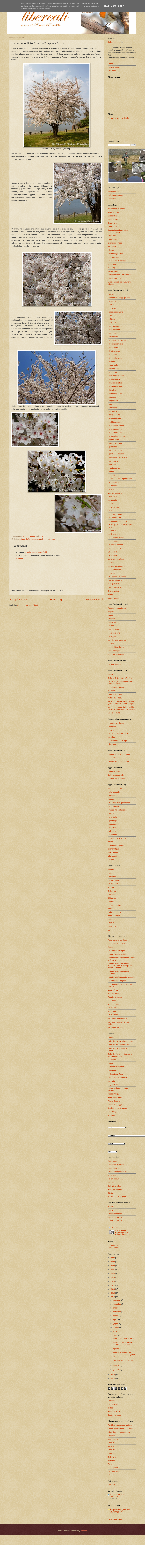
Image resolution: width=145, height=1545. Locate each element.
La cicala (111, 643)
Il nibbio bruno (113, 440)
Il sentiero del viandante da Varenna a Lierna (118, 972)
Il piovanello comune (116, 454)
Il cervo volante (114, 633)
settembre (117, 1312)
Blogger (83, 1531)
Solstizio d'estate (114, 1186)
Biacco (110, 674)
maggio (116, 1327)
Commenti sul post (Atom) (27, 605)
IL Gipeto (111, 319)
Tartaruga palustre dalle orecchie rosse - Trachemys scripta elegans (121, 708)
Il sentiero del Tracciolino (118, 954)
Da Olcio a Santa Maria (117, 943)
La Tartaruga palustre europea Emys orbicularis (120, 682)
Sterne (110, 594)
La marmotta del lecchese (118, 733)
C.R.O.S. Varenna (117, 1495)
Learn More (110, 6)
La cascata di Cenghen (117, 981)
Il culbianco (112, 408)
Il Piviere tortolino (115, 386)
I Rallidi (111, 305)
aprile (115, 1331)
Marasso (111, 691)
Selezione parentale (116, 775)
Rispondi (19, 559)
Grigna (110, 1063)
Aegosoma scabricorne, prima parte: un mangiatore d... (124, 1354)
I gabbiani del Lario (115, 312)
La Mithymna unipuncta (117, 640)
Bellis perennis (114, 792)
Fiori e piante (113, 1468)
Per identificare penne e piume (120, 1425)
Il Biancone (112, 333)
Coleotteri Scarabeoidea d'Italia (120, 1429)
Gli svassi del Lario (115, 301)
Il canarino (112, 397)
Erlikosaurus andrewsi (116, 195)
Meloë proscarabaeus (116, 654)
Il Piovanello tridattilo (116, 376)
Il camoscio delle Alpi (116, 723)
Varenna (111, 1115)
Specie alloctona (114, 278)
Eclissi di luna (113, 880)
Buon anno (112, 1161)
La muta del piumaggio (117, 261)
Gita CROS (114, 1497)
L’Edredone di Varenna (117, 577)
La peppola (112, 555)
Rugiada (111, 923)
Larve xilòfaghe (114, 651)
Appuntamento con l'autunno (119, 940)
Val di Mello (112, 1011)
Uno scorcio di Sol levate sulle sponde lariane (122, 1343)
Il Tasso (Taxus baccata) (117, 810)
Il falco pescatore (114, 415)
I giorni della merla (115, 1179)
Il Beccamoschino (115, 326)
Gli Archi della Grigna (116, 951)
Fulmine (111, 887)
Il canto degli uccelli (115, 253)
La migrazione (113, 257)
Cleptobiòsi (112, 226)
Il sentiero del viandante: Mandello (121, 977)
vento (110, 930)
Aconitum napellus (115, 789)
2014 (113, 1297)
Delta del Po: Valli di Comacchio (120, 1041)
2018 (113, 1281)
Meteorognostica (114, 905)
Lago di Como (113, 1085)
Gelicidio (111, 894)
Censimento (112, 223)
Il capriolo (112, 726)
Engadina (112, 947)
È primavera (117, 1348)
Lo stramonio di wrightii (117, 838)
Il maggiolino (113, 636)
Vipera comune (114, 713)
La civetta (112, 530)
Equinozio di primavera (117, 1172)
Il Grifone (111, 362)
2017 (113, 1285)
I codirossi (112, 308)
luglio (115, 1320)
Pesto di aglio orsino (116, 1217)
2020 (113, 1273)
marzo (115, 1335)
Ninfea (110, 842)
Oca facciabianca (115, 580)
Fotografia (112, 1175)
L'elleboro (112, 831)
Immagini (111, 1485)
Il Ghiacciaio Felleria (116, 1067)
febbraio (116, 1366)
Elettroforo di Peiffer (116, 1165)
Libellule (111, 1453)
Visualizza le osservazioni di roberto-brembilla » (123, 1232)
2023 (113, 1262)
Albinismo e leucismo (116, 209)
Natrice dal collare (115, 694)
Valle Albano (113, 1015)
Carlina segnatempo (116, 799)
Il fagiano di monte (115, 411)
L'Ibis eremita (113, 496)
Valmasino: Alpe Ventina (117, 1018)
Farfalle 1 (111, 1443)
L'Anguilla (112, 758)
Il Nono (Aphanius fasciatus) (119, 754)
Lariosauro (112, 199)
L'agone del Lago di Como (118, 761)
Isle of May (112, 1070)
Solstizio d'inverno (115, 1189)
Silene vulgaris (114, 849)
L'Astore (111, 489)
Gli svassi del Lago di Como (124, 1361)
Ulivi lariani (112, 856)
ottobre (116, 1308)
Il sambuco (112, 824)
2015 (113, 1293)
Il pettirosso (112, 447)
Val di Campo (113, 1004)
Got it (121, 6)
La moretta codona (115, 545)
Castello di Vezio (114, 1415)
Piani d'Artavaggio (115, 1104)
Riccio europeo (114, 744)
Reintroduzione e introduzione (120, 275)
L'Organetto (112, 500)
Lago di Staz (113, 990)
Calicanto (111, 796)
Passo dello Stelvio (115, 1097)
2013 (113, 1375)
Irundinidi (111, 475)
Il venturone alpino (115, 468)
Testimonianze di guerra (117, 1108)
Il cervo (111, 730)
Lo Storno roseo (114, 570)
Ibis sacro (112, 322)
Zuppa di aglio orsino (116, 1221)
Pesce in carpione (115, 1214)
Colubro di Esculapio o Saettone (120, 678)
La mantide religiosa (116, 647)
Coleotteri (112, 1457)
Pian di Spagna (114, 1101)
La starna (111, 562)
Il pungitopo (112, 820)
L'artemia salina (114, 771)
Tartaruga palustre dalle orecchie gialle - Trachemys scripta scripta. (121, 702)
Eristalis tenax (113, 629)
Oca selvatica (113, 591)
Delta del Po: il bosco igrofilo (119, 1045)
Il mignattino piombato (116, 436)
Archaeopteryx (113, 192)
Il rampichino (113, 461)
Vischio (111, 859)
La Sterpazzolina (114, 518)
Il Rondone (112, 390)
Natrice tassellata (115, 698)
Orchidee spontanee (116, 1471)
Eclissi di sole (113, 884)
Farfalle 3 (111, 1450)
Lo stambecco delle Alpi (117, 741)
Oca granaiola (113, 584)
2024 (113, 1258)
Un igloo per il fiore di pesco (123, 1338)
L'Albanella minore (115, 482)
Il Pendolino (112, 372)
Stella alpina (113, 852)
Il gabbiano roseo (115, 422)
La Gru (110, 511)
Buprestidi (112, 612)
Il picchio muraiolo (115, 450)
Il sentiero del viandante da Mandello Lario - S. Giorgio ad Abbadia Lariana (120, 965)
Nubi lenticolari (114, 916)
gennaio (116, 1370)
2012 (113, 1378)
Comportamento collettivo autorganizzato (118, 231)
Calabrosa (112, 877)
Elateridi (111, 626)
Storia (110, 1193)
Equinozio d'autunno (116, 1168)
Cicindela (111, 619)
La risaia (111, 1081)
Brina (110, 873)
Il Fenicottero (113, 347)
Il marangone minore (116, 425)
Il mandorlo (112, 817)
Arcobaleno (112, 870)
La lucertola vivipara (116, 687)
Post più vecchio (95, 599)
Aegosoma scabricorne (117, 608)
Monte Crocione (114, 993)
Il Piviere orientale (115, 383)
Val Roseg (112, 1112)
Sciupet (111, 1182)
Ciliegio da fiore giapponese (30, 539)
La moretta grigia (114, 548)
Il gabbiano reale (114, 418)
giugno (116, 1324)
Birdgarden (112, 216)
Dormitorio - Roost (115, 243)
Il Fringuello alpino (115, 358)
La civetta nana (114, 534)
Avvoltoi (111, 294)
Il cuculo (111, 404)
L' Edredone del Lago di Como (120, 479)
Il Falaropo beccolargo (117, 340)
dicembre (117, 1300)
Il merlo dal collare (115, 433)
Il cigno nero (113, 401)
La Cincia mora (114, 507)
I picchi (111, 315)
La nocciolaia (113, 552)
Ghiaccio (111, 902)
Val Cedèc (112, 1001)
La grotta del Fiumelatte (117, 1077)
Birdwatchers (113, 219)
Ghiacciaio (112, 898)
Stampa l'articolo (115, 1519)
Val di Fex (112, 1008)
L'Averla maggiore (115, 493)
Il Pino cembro (113, 806)
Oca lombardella (114, 587)
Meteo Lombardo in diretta (118, 118)
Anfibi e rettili (113, 1439)
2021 (113, 1269)
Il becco (111, 250)
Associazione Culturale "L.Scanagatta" (120, 1510)
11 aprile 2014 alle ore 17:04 (35, 552)
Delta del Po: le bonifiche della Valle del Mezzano (120, 1055)
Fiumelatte (112, 1060)
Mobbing (111, 268)
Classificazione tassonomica (119, 1432)
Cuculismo (112, 236)
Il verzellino (112, 472)
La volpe (111, 737)
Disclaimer (112, 71)
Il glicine (111, 813)
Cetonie (111, 615)
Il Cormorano (113, 337)
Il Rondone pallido (115, 393)
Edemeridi (112, 622)
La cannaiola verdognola (117, 521)
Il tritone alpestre (114, 664)
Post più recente (18, 599)
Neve (110, 909)
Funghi (110, 1464)
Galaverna (112, 891)
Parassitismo (113, 271)
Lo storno (111, 573)
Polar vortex (112, 919)
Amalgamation (113, 212)
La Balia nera (113, 504)
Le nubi (111, 1475)
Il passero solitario (115, 443)
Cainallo (111, 1038)
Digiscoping (112, 239)
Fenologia (112, 246)
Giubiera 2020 (115, 1513)
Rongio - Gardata (115, 997)
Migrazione (112, 264)
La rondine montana (116, 559)
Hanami (45, 539)
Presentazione (113, 67)
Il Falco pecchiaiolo (115, 344)
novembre (117, 1304)
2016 (113, 1289)
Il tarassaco (112, 827)
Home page (56, 599)
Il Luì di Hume (113, 369)
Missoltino (112, 1207)
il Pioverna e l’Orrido (116, 1028)
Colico (110, 1408)
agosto (116, 1316)
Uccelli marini (113, 598)
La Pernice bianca (115, 514)
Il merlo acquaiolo (115, 429)
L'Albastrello (113, 486)
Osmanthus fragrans (116, 845)
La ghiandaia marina (116, 538)
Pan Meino (112, 1210)
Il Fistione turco (114, 351)
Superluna (112, 926)
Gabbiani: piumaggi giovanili (119, 298)
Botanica (111, 1436)
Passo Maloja (113, 1094)
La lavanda (112, 835)
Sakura (52, 539)
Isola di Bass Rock (115, 1074)
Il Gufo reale (113, 365)
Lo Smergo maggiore (116, 566)
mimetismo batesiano (116, 778)
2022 (113, 1266)
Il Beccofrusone (114, 330)
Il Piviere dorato (114, 379)
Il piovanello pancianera (117, 457)
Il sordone (112, 464)
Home (110, 64)
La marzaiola (113, 541)
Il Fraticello (112, 354)
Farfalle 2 (111, 1446)
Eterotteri (111, 1460)
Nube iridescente (114, 912)
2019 (113, 1277)
